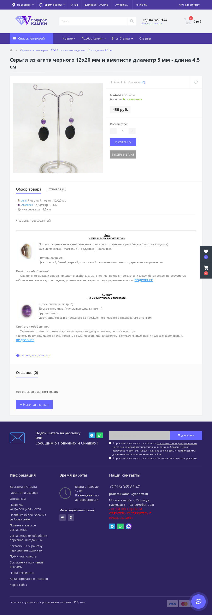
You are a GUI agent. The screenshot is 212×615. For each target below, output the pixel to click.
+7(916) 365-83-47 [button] (124, 486)
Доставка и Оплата (96, 4)
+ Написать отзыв (34, 404)
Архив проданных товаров (29, 579)
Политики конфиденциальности (177, 443)
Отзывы (145, 38)
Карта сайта (18, 585)
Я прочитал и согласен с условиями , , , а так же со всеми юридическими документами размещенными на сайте (155, 448)
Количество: (119, 124)
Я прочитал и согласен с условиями (154, 458)
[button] (52, 5)
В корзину (123, 142)
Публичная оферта (23, 556)
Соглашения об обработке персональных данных (150, 448)
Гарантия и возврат (24, 493)
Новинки (69, 38)
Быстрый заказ (123, 154)
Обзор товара (28, 189)
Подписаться (186, 435)
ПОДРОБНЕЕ (144, 280)
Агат (24, 200)
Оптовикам (122, 4)
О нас (74, 4)
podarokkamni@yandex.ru (128, 494)
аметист (45, 355)
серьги (25, 355)
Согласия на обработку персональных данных (140, 447)
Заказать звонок (152, 23)
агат (34, 355)
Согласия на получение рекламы (177, 458)
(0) (143, 82)
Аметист (27, 205)
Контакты (141, 4)
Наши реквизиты (22, 573)
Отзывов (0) (57, 189)
